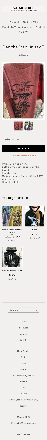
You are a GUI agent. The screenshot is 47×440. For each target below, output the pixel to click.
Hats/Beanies (23, 351)
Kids (24, 387)
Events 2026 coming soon (17, 27)
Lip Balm (23, 393)
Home (23, 321)
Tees (23, 363)
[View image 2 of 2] (29, 126)
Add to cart (23, 148)
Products (14, 22)
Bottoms (23, 406)
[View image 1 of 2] (18, 126)
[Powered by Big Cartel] (23, 434)
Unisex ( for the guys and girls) (23, 400)
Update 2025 (30, 22)
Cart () (23, 32)
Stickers (23, 381)
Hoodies (23, 369)
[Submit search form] (36, 309)
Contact (40, 27)
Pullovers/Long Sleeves (23, 375)
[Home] (23, 9)
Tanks (23, 357)
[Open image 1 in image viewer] (23, 91)
